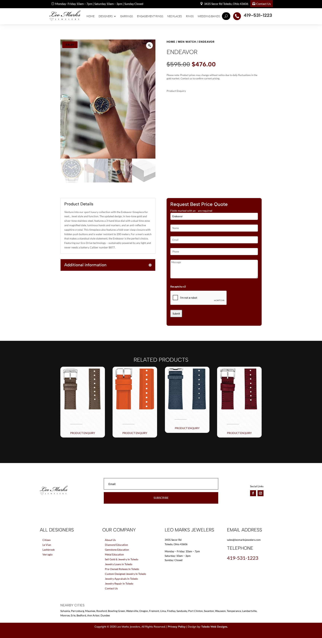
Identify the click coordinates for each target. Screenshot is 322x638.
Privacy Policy (177, 626)
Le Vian (46, 544)
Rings (190, 16)
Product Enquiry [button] (82, 433)
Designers (106, 16)
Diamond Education (116, 544)
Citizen (46, 539)
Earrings (126, 16)
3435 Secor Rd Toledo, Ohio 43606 (226, 3)
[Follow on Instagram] (260, 493)
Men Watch (187, 41)
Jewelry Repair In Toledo (119, 583)
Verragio (47, 554)
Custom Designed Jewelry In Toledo (125, 573)
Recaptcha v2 (178, 286)
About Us (110, 539)
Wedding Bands (209, 16)
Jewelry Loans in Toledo (118, 564)
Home (90, 16)
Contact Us (263, 3)
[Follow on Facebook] (253, 493)
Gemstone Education (117, 549)
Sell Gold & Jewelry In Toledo (121, 559)
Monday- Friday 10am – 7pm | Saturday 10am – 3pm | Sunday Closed (99, 3)
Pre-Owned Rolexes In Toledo (122, 569)
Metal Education (114, 554)
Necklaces (174, 16)
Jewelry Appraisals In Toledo (121, 578)
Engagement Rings (150, 16)
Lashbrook (48, 549)
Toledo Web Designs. (214, 626)
